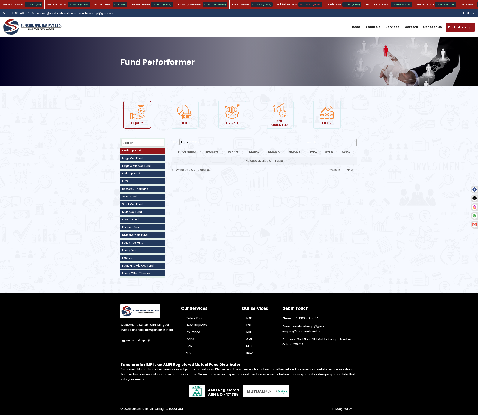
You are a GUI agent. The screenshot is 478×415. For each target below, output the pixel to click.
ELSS (125, 181)
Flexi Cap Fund (131, 150)
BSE (249, 325)
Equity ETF (128, 258)
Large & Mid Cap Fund (136, 166)
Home (355, 27)
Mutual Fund (194, 318)
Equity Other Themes (136, 273)
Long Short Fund (132, 242)
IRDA (249, 353)
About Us (372, 27)
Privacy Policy (342, 409)
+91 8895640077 (18, 13)
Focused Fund (131, 227)
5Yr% (346, 152)
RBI (248, 332)
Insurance (193, 332)
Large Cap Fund (132, 158)
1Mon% (233, 152)
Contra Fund (130, 219)
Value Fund (129, 196)
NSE (249, 318)
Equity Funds (130, 250)
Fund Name (187, 152)
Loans (190, 339)
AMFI (249, 339)
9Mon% (294, 152)
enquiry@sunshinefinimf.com (56, 13)
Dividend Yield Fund (135, 235)
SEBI (249, 346)
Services (392, 27)
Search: (311, 142)
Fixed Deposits (196, 325)
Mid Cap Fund (131, 173)
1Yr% (313, 152)
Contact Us (432, 27)
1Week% (212, 152)
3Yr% (329, 152)
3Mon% (253, 152)
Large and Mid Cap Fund (138, 265)
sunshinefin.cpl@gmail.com (97, 13)
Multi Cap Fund (132, 212)
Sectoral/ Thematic (135, 189)
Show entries (185, 142)
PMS (189, 346)
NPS (188, 353)
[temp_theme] (32, 27)
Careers (411, 27)
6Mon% (274, 152)
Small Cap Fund (132, 204)
